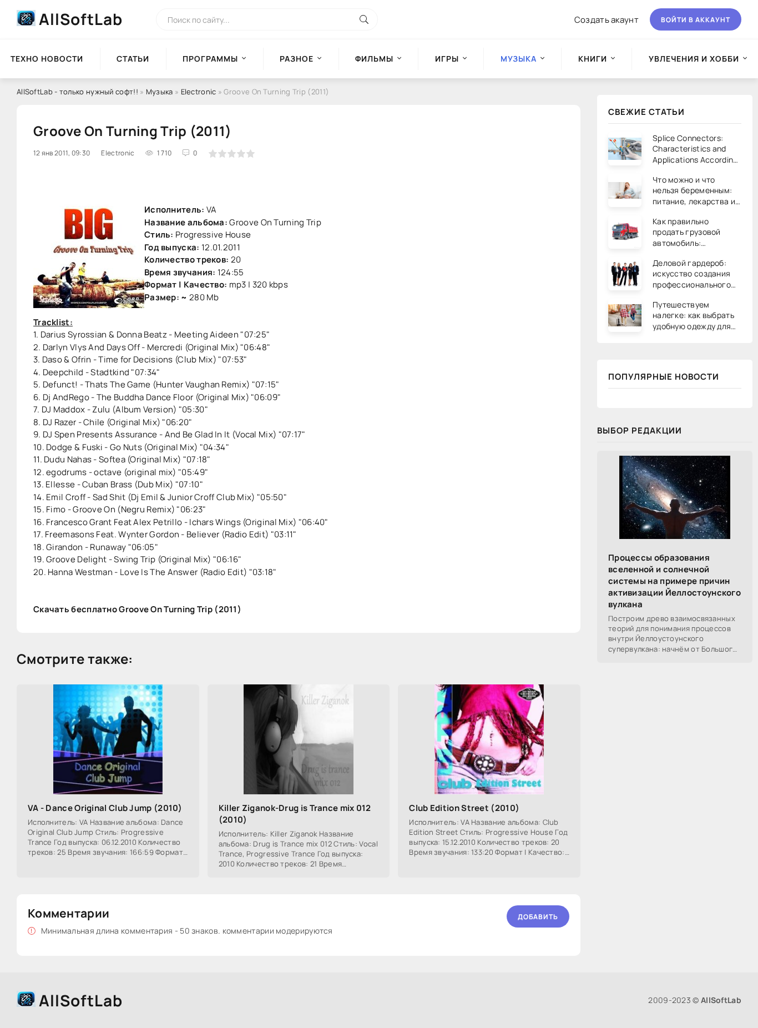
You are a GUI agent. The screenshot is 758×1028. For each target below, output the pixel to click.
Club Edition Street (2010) (464, 808)
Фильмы (374, 58)
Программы (210, 58)
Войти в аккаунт (695, 19)
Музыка (159, 92)
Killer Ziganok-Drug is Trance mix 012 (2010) (295, 813)
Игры (447, 58)
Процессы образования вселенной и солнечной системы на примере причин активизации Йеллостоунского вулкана (674, 581)
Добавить (538, 916)
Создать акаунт (606, 20)
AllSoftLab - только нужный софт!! (77, 92)
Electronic (198, 92)
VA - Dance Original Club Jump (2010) (105, 808)
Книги (592, 58)
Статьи (133, 58)
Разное (297, 58)
